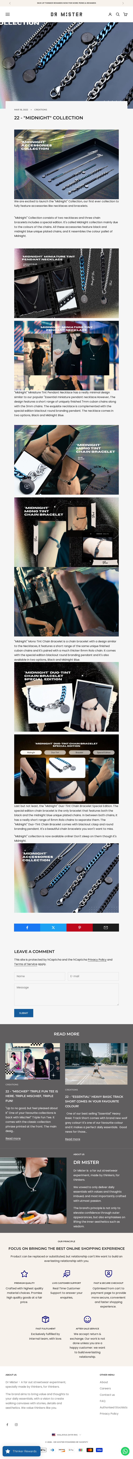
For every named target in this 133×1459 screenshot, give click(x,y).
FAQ (102, 1401)
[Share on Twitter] (53, 927)
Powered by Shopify (76, 1442)
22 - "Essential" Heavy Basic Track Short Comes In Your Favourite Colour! (94, 1101)
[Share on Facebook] (27, 927)
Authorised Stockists (113, 1407)
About (104, 1382)
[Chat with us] (125, 1451)
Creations (40, 109)
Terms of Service (25, 964)
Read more (13, 1138)
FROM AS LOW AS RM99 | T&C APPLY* (66, 3)
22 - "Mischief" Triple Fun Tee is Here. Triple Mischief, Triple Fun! (32, 1096)
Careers (105, 1388)
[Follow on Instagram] (16, 1424)
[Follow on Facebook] (7, 1424)
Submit (23, 1013)
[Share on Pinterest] (80, 927)
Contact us (107, 1395)
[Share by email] (106, 927)
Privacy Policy (97, 960)
